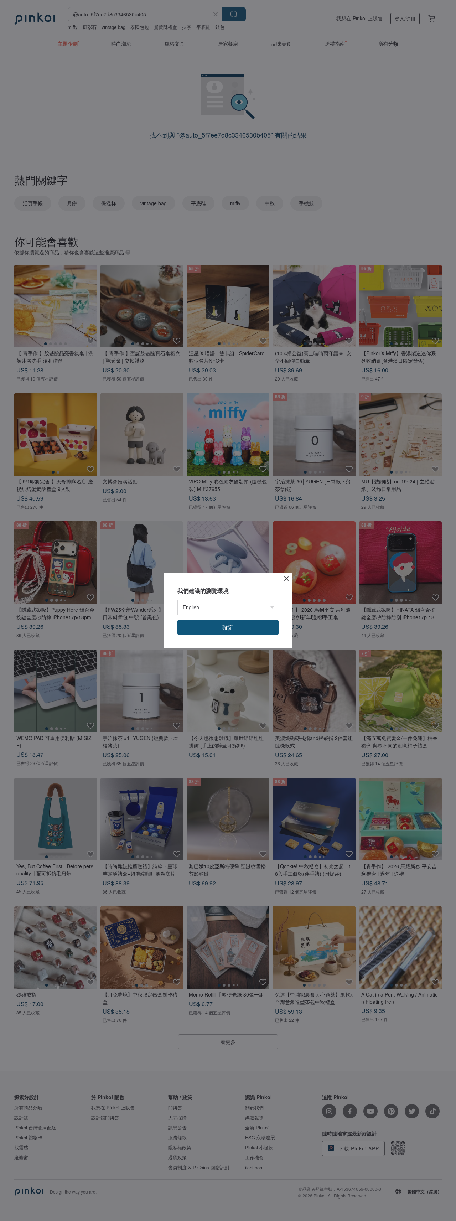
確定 (228, 627)
